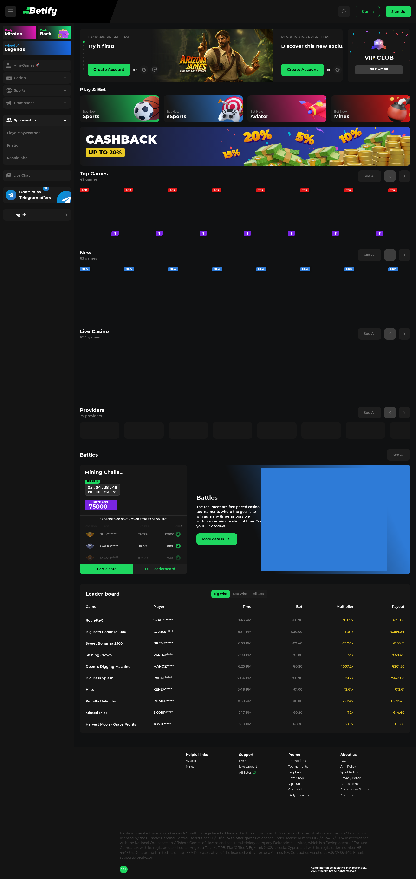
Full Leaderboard (160, 569)
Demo (99, 225)
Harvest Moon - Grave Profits (111, 724)
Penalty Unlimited (102, 701)
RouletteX (94, 620)
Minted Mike (97, 713)
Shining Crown (99, 655)
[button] (84, 42)
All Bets (258, 594)
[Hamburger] (10, 11)
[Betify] (39, 11)
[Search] (344, 11)
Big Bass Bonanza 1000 (106, 632)
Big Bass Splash (100, 678)
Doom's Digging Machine (108, 666)
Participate (107, 569)
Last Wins (240, 594)
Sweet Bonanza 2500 (104, 643)
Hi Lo (90, 690)
